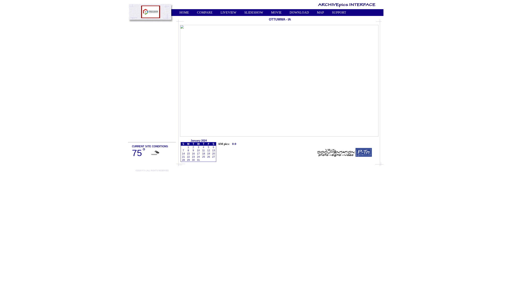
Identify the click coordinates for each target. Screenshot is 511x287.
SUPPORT (339, 12)
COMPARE (205, 12)
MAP (320, 12)
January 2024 (199, 140)
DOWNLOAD (299, 12)
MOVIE (276, 12)
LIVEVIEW (228, 12)
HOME (184, 12)
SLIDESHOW (253, 12)
